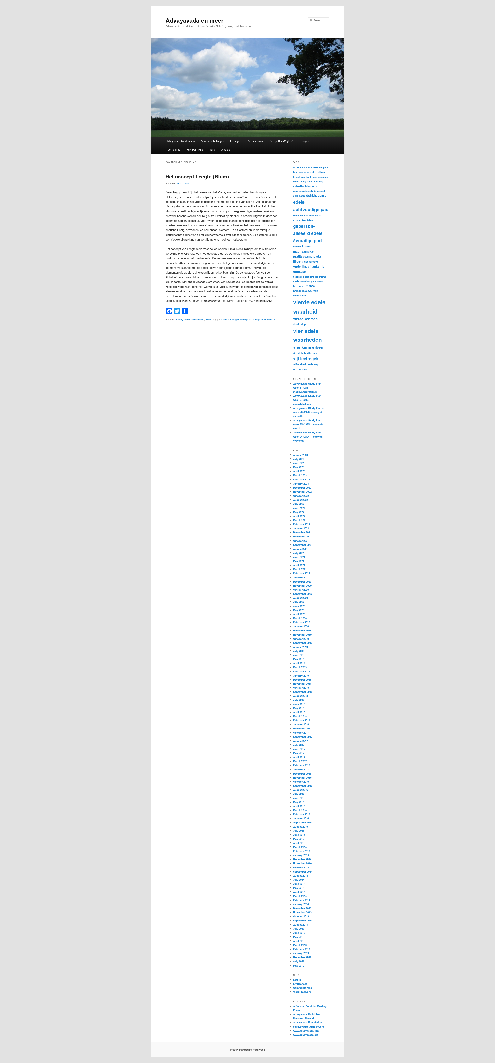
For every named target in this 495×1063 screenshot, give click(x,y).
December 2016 (302, 773)
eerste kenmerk (301, 215)
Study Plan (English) (281, 141)
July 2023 (298, 459)
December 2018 (302, 679)
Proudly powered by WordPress (247, 1049)
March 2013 (300, 945)
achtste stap (300, 167)
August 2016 (300, 790)
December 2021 (302, 532)
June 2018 (299, 704)
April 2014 (299, 892)
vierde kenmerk (306, 318)
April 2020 (299, 614)
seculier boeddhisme (315, 276)
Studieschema (256, 141)
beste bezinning (301, 176)
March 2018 (300, 716)
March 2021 (300, 569)
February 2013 (301, 949)
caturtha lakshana (305, 186)
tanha (320, 281)
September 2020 (302, 593)
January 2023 (301, 483)
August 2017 (300, 741)
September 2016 (302, 785)
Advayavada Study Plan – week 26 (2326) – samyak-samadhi (308, 412)
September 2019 (302, 643)
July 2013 (298, 928)
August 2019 (300, 647)
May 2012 (298, 965)
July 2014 (298, 879)
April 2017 (299, 757)
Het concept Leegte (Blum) (197, 176)
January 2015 (301, 855)
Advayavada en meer (195, 20)
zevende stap (300, 369)
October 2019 (301, 639)
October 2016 (301, 781)
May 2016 (298, 802)
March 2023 (300, 475)
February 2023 (301, 479)
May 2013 (298, 937)
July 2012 (298, 961)
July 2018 (298, 700)
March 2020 (300, 618)
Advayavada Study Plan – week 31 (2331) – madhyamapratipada (308, 387)
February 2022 (301, 524)
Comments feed (302, 988)
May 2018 (298, 708)
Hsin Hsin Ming (194, 149)
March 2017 (300, 761)
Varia (212, 149)
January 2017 (301, 769)
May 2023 (298, 467)
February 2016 (301, 814)
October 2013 (301, 916)
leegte (235, 319)
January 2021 (301, 577)
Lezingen (304, 141)
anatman (226, 319)
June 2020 (299, 606)
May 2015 (298, 839)
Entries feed (300, 983)
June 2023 (299, 463)
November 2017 (302, 728)
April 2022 (299, 516)
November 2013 (302, 912)
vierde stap (299, 324)
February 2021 (301, 573)
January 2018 (301, 724)
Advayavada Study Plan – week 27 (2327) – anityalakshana (308, 400)
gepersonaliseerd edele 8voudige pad (308, 233)
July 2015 (298, 830)
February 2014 (301, 900)
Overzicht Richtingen (212, 141)
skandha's (269, 319)
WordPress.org (302, 992)
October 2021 (301, 541)
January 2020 (301, 626)
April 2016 (299, 806)
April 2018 (299, 712)
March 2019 (300, 667)
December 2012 (302, 957)
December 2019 (302, 630)
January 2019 (301, 675)
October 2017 (301, 732)
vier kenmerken (308, 347)
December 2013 (302, 908)
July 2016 (298, 794)
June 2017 (299, 749)
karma (306, 246)
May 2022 (298, 512)
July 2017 (298, 745)
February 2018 (301, 720)
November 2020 (302, 585)
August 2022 (300, 500)
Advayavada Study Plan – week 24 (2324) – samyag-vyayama (308, 436)
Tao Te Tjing (173, 149)
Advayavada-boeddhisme (180, 141)
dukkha (322, 195)
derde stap (299, 196)
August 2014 (300, 875)
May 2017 (298, 753)
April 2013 (299, 941)
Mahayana (245, 319)
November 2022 (302, 491)
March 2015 (300, 847)
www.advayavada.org (305, 1035)
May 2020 (298, 610)
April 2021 (299, 565)
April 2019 (299, 663)
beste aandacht (301, 172)
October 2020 (301, 589)
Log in (297, 979)
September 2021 (302, 545)
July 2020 (298, 602)
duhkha (311, 195)
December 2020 (302, 581)
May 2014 (298, 888)
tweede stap (300, 295)
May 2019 (298, 659)
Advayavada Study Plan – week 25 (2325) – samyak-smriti (308, 424)
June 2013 (299, 933)
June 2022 (299, 508)
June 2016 (299, 798)
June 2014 (299, 884)
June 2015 (299, 835)
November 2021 (302, 536)
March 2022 (300, 520)
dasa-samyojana (301, 190)
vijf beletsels (299, 353)
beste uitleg (299, 181)
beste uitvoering (315, 181)
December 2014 (302, 859)
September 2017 (302, 737)
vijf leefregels (306, 358)
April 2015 (299, 843)
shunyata (258, 319)
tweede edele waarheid (305, 291)
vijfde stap (312, 353)
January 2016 (301, 818)
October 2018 (301, 687)
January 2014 (301, 904)
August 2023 (300, 455)
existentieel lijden (303, 220)
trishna (310, 286)
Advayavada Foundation (307, 1022)
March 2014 (300, 896)
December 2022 (302, 487)
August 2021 (300, 549)
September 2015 (302, 822)
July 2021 (298, 553)
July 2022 (298, 504)
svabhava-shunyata (304, 281)
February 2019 (301, 671)
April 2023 (299, 471)
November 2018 (302, 683)
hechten (297, 246)
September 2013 (302, 920)
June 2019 (299, 655)
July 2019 (298, 651)
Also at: (225, 149)
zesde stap (312, 364)
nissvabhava (311, 261)
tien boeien (299, 286)
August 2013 (300, 924)
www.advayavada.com (306, 1030)
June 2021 (299, 557)
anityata (323, 167)
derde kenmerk (317, 190)
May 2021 (298, 561)
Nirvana (298, 261)
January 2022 (301, 528)
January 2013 (301, 953)
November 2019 (302, 634)
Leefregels (236, 141)
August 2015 (300, 826)
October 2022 (301, 495)
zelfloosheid (299, 364)
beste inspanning (319, 176)
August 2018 (300, 696)
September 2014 (302, 871)
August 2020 (300, 598)
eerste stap (315, 215)
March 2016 (300, 810)
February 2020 (301, 622)
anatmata (313, 167)
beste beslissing (318, 172)
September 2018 (302, 692)
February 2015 (301, 851)
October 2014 (301, 867)
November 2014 (302, 863)
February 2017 (301, 765)
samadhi (298, 276)
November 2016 (302, 777)
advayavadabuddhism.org (308, 1026)
